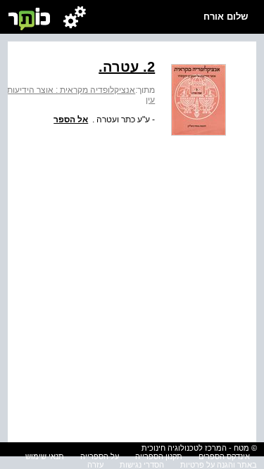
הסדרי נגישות (142, 465)
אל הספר (71, 119)
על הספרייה (99, 456)
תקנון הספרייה (158, 456)
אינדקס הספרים (224, 456)
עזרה (95, 465)
